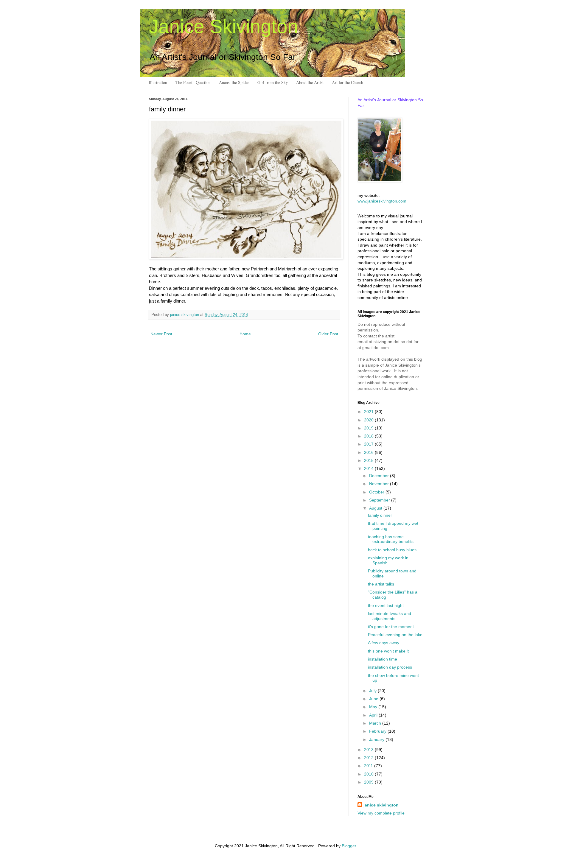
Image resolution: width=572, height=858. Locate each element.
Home (245, 333)
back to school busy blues (392, 549)
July (373, 690)
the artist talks (381, 584)
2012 (369, 757)
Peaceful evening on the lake (395, 634)
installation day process (390, 667)
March (375, 723)
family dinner (380, 515)
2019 (369, 428)
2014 (369, 468)
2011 (369, 765)
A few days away (383, 642)
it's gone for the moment (391, 626)
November (379, 483)
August (376, 508)
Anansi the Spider (234, 82)
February (378, 731)
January (377, 739)
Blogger (349, 845)
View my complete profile (381, 813)
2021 (369, 411)
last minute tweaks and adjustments (389, 616)
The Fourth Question (193, 82)
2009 (369, 782)
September (380, 500)
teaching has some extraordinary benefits (391, 539)
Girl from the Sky (272, 82)
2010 (369, 774)
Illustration (158, 82)
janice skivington (185, 315)
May (373, 706)
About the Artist (310, 82)
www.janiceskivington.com (382, 201)
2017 (369, 444)
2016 (369, 452)
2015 (369, 460)
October (377, 492)
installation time (382, 659)
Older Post (328, 333)
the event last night (386, 605)
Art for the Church (347, 82)
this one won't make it (388, 651)
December (379, 475)
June (374, 698)
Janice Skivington (223, 26)
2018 (369, 436)
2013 (369, 749)
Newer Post (161, 333)
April (374, 715)
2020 (369, 420)
